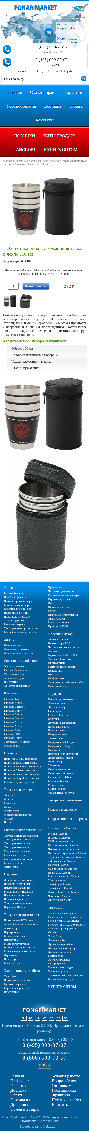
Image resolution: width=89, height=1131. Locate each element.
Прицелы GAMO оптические (21, 758)
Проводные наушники (17, 883)
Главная (17, 1076)
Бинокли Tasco (12, 699)
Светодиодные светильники (21, 835)
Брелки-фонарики (14, 624)
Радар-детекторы (14, 935)
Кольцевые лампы (14, 855)
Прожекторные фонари (18, 601)
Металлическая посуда (18, 814)
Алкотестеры (12, 928)
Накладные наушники (17, 887)
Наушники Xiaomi (15, 907)
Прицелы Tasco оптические (20, 762)
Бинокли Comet (13, 710)
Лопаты (8, 799)
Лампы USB (11, 866)
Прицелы (11, 753)
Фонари (10, 587)
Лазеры (9, 640)
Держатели (10, 955)
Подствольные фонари (17, 616)
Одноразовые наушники (18, 880)
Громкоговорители (15, 984)
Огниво (8, 818)
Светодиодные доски (17, 843)
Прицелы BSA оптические (19, 770)
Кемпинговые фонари (17, 605)
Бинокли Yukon (13, 730)
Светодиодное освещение (23, 830)
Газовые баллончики (16, 670)
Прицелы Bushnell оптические (22, 766)
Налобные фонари (15, 597)
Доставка (18, 1090)
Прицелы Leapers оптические (21, 774)
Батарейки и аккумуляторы (20, 632)
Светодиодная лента (16, 847)
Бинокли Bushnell (14, 706)
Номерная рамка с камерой (20, 947)
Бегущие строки (13, 862)
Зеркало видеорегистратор (20, 951)
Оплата (16, 1095)
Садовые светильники (17, 851)
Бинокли (10, 693)
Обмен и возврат (25, 1109)
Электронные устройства (22, 970)
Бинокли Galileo (13, 714)
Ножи (7, 822)
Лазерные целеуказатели (19, 653)
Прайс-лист (20, 1081)
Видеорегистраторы (16, 943)
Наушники (12, 874)
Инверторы (11, 959)
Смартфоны (11, 976)
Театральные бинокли (17, 741)
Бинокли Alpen (13, 702)
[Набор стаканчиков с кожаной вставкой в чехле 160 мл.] (10, 301)
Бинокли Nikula (13, 726)
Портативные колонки (17, 980)
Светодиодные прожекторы (21, 628)
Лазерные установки (16, 649)
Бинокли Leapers (14, 718)
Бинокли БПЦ (12, 733)
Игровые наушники (15, 899)
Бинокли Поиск (13, 737)
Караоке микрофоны (16, 988)
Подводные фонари (16, 612)
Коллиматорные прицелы (19, 782)
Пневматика (11, 681)
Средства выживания (17, 685)
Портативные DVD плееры (20, 920)
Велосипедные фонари (18, 608)
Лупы (7, 807)
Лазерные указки (14, 645)
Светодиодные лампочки (19, 839)
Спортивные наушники (18, 903)
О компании (20, 1100)
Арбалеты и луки (14, 678)
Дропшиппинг (22, 1104)
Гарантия (18, 1085)
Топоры (8, 795)
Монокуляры (12, 745)
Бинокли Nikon (13, 722)
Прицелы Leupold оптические (22, 778)
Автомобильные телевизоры (21, 924)
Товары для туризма (18, 789)
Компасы (9, 803)
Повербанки (11, 991)
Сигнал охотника (14, 674)
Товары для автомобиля (21, 915)
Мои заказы (76, 17)
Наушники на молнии (17, 895)
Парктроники (12, 932)
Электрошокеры (14, 666)
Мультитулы (11, 810)
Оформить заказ (67, 38)
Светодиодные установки (19, 859)
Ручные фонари (13, 593)
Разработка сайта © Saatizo (37, 1126)
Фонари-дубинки (14, 620)
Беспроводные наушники (19, 891)
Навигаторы (11, 939)
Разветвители (12, 963)
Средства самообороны (21, 660)
